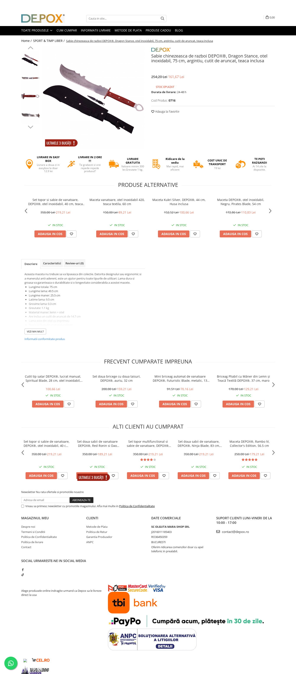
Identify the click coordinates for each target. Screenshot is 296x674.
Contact (26, 547)
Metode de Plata (128, 30)
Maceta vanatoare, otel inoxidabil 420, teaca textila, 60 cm (117, 202)
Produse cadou (158, 30)
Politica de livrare (32, 542)
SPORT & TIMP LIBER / (49, 41)
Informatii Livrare (96, 30)
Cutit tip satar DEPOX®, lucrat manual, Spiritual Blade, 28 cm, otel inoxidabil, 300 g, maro (53, 378)
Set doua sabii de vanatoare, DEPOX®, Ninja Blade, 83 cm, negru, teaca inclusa (199, 443)
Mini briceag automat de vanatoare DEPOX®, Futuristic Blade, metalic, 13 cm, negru (180, 378)
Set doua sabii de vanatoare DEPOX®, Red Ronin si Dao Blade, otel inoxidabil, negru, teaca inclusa (97, 443)
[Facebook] (22, 570)
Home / (27, 41)
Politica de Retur (96, 532)
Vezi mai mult (35, 331)
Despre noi (28, 527)
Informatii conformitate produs (44, 339)
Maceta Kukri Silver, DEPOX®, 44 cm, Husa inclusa (179, 202)
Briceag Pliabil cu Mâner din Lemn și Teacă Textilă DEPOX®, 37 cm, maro (243, 378)
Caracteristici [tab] (52, 263)
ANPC (90, 542)
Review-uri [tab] (74, 263)
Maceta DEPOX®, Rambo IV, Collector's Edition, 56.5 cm (249, 443)
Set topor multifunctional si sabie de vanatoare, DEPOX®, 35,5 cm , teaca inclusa (148, 443)
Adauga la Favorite (166, 111)
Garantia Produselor (99, 537)
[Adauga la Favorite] (71, 233)
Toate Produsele (35, 30)
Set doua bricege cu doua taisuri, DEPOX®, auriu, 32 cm (117, 378)
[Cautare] (162, 18)
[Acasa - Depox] (43, 18)
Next (30, 126)
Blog (179, 30)
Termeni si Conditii (33, 532)
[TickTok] (22, 575)
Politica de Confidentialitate (137, 506)
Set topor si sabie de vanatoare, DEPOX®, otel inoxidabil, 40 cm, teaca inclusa (55, 202)
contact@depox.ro (235, 531)
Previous (30, 48)
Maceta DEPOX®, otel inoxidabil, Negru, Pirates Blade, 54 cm (240, 202)
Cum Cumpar (67, 30)
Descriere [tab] (30, 264)
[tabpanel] (93, 97)
